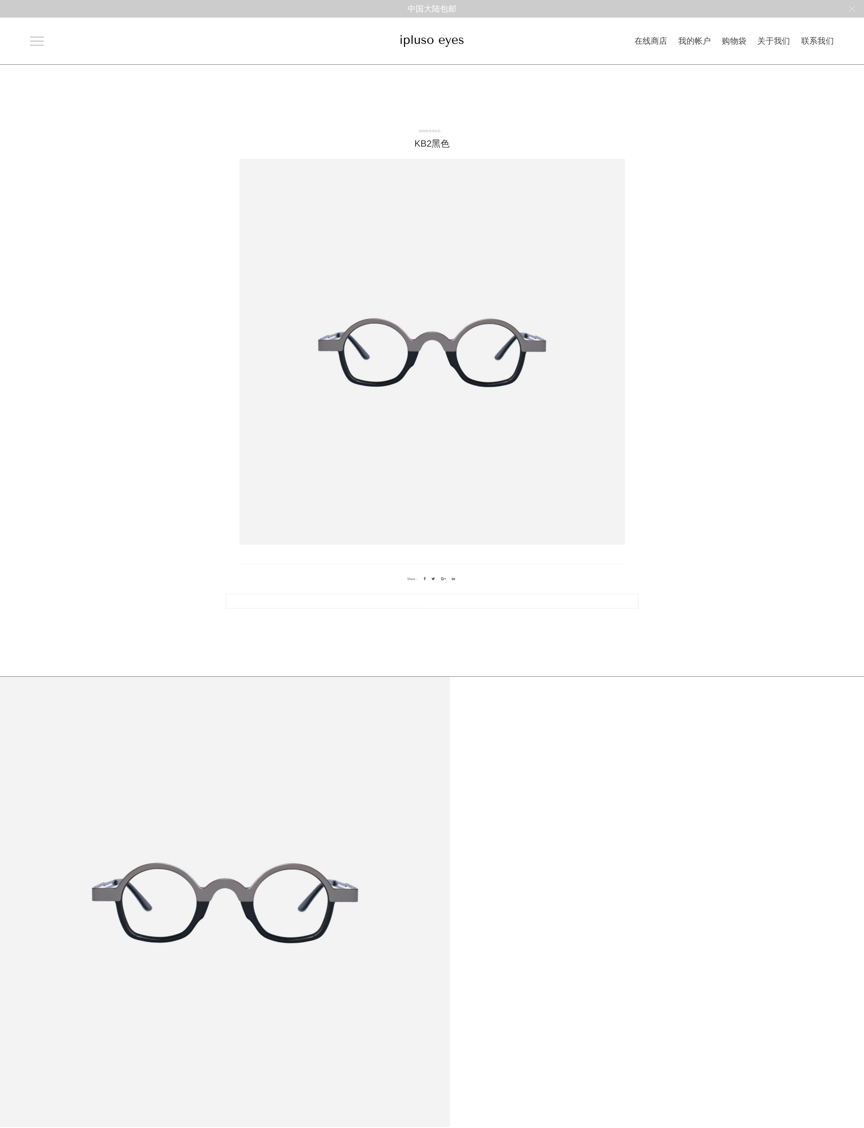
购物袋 (734, 40)
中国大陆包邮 (432, 8)
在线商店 (650, 40)
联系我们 (817, 40)
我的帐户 (694, 40)
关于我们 (773, 40)
